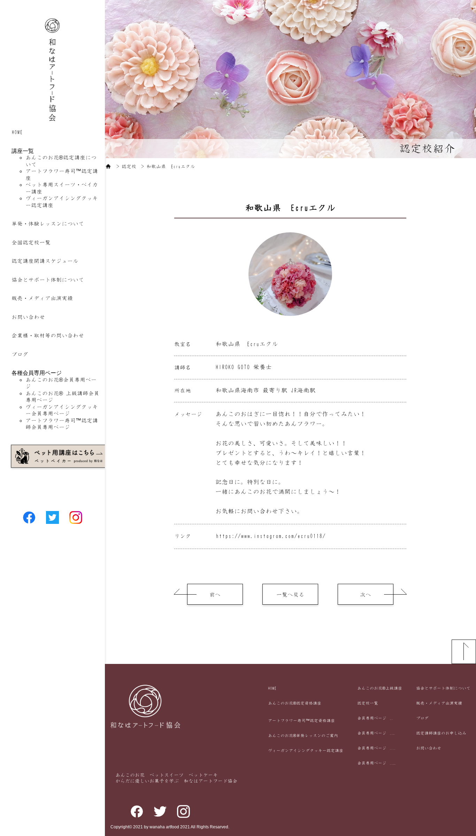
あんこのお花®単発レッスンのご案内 (303, 736)
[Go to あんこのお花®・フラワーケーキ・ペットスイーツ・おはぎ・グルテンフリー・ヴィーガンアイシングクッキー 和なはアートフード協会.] (108, 166)
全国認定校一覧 (31, 242)
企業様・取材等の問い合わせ (47, 335)
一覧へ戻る (290, 594)
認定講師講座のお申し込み (441, 733)
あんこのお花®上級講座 (379, 688)
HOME (17, 132)
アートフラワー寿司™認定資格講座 (301, 721)
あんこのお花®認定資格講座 (294, 703)
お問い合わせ (28, 317)
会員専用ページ (375, 718)
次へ (365, 594)
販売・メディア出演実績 (42, 298)
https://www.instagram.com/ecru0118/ (270, 536)
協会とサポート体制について (47, 279)
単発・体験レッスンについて (47, 223)
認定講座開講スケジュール (44, 261)
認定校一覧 (367, 703)
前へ (215, 594)
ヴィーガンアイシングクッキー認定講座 (305, 751)
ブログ (19, 354)
